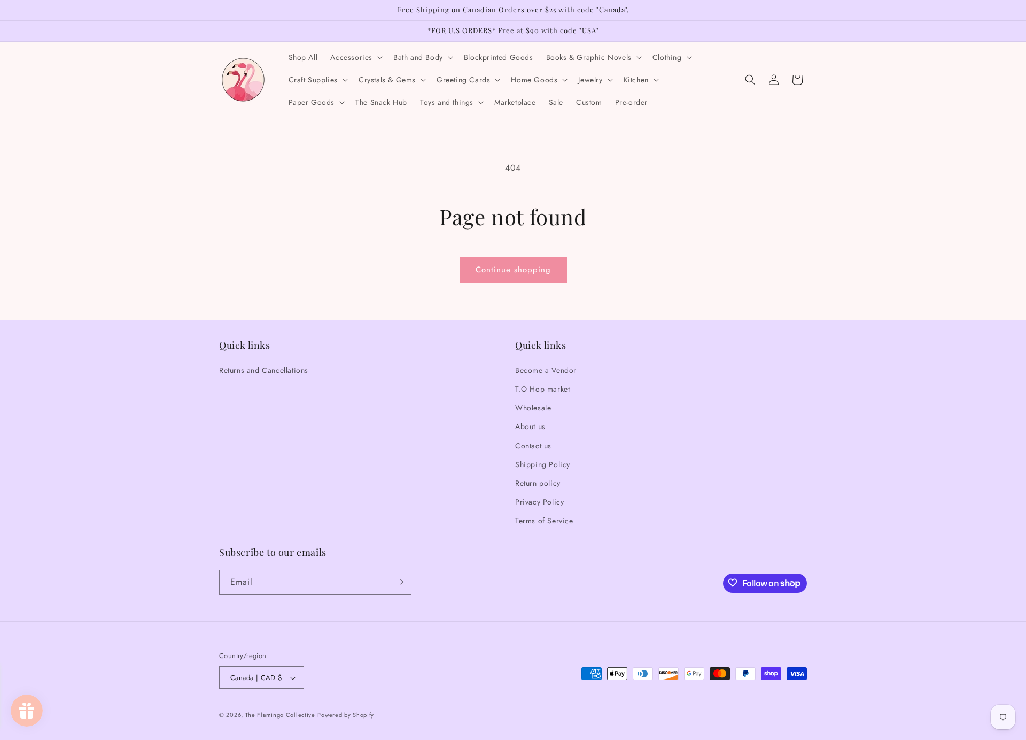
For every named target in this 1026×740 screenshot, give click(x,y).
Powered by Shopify (345, 715)
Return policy (538, 482)
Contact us (533, 445)
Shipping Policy (542, 464)
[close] (195, 679)
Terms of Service (544, 520)
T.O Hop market (542, 388)
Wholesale (533, 407)
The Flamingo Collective (280, 715)
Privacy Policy (539, 501)
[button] (355, 57)
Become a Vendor (546, 369)
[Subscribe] (399, 581)
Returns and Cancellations (263, 369)
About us (530, 426)
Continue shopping (513, 270)
